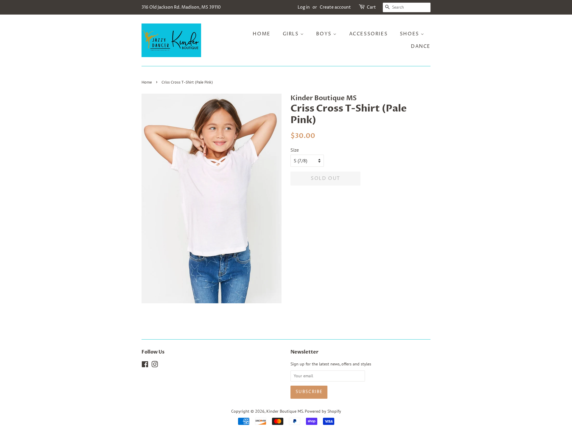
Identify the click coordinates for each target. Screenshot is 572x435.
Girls (292, 34)
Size (294, 150)
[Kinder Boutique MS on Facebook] (145, 365)
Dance (420, 46)
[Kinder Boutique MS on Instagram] (154, 365)
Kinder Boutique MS (284, 411)
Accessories (368, 34)
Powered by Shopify (323, 411)
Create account (335, 7)
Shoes (410, 34)
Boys (324, 34)
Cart (371, 7)
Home (261, 34)
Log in (304, 7)
